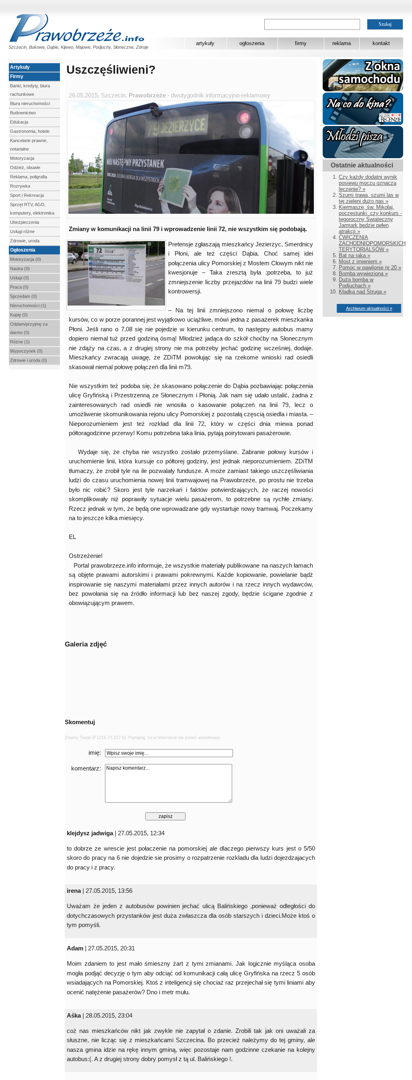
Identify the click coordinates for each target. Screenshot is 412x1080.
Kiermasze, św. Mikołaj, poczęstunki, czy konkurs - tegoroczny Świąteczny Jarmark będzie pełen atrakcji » (370, 219)
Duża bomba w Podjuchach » (356, 283)
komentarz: (86, 768)
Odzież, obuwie (25, 167)
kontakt (381, 43)
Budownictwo (23, 112)
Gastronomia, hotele (29, 131)
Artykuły (20, 67)
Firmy (16, 76)
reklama (341, 43)
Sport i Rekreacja (27, 195)
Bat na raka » (354, 255)
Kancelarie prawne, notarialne (28, 144)
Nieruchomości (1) (28, 305)
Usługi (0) (19, 277)
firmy (301, 43)
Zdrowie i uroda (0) (28, 360)
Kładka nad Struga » (362, 292)
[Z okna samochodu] (363, 90)
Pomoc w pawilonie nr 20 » (370, 267)
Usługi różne (22, 231)
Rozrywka (20, 186)
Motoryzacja (22, 158)
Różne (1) (20, 341)
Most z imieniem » (360, 261)
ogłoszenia (251, 43)
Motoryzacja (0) (25, 259)
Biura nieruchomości (30, 103)
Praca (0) (19, 287)
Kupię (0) (19, 314)
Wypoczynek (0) (26, 351)
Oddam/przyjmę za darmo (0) (28, 328)
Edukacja (19, 122)
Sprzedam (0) (23, 296)
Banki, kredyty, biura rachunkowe (30, 90)
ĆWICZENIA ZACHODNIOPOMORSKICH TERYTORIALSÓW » (372, 243)
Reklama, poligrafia (28, 176)
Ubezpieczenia (24, 222)
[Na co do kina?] (363, 123)
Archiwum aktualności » (369, 308)
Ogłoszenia (22, 250)
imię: (95, 753)
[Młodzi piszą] (363, 156)
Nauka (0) (20, 268)
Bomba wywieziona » (363, 274)
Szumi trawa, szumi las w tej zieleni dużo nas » (369, 198)
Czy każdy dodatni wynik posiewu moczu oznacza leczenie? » (368, 183)
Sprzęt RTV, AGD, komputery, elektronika (32, 208)
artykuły (205, 43)
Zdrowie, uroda (24, 240)
